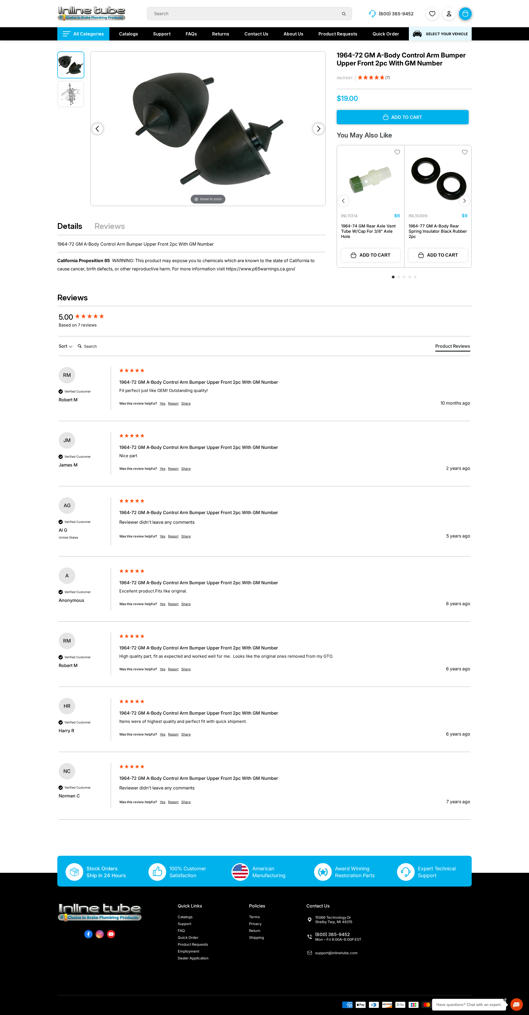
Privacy (255, 923)
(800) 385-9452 (332, 934)
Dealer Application (193, 958)
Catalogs (185, 917)
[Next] (464, 201)
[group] (88, 317)
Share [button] (186, 403)
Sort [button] (63, 346)
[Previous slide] (97, 128)
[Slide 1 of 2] (70, 65)
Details (69, 226)
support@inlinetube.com (336, 953)
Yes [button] (162, 403)
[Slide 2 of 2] (70, 94)
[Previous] (343, 201)
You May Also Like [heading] (364, 135)
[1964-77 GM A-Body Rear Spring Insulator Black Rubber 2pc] (438, 178)
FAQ (181, 930)
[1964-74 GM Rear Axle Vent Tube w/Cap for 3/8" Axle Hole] (370, 178)
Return (254, 930)
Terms (254, 917)
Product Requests (193, 944)
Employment (188, 951)
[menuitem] (83, 33)
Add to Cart (375, 255)
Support (184, 923)
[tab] (452, 347)
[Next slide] (318, 128)
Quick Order (188, 937)
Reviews (110, 226)
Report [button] (173, 403)
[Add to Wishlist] (397, 152)
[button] (374, 78)
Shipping (256, 937)
